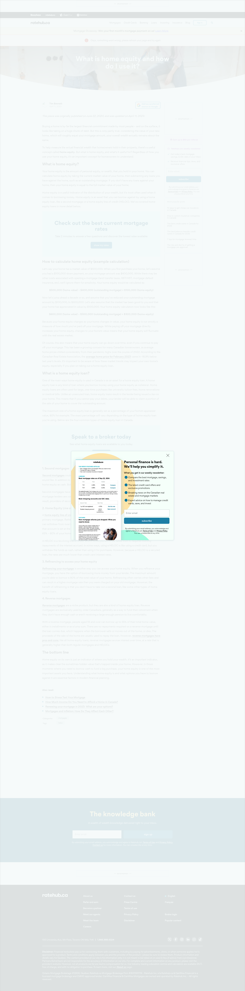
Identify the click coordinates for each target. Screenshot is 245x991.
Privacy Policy (162, 531)
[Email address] (146, 513)
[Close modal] (167, 455)
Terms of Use (148, 531)
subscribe (147, 520)
